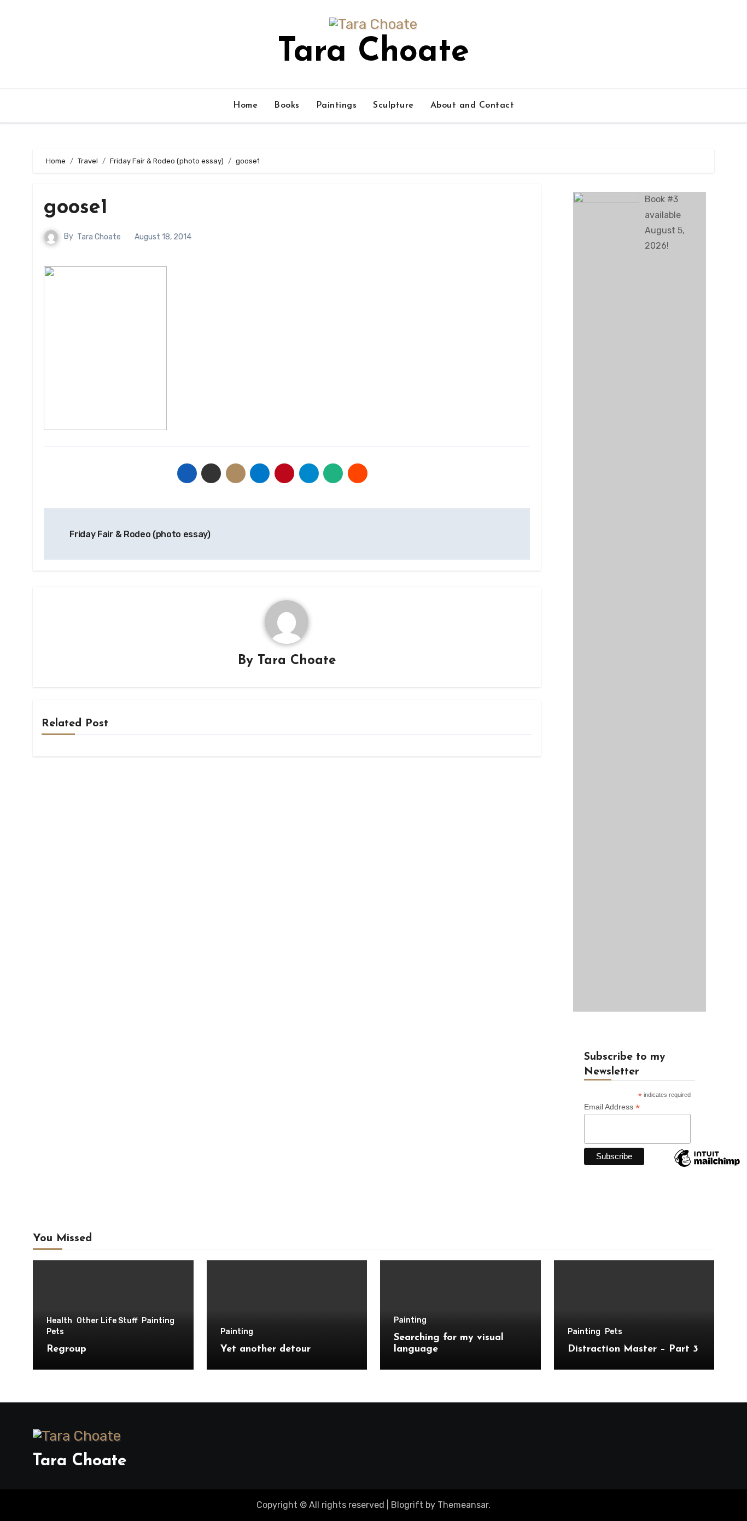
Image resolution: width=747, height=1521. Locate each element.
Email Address (612, 1107)
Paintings (336, 105)
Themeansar (462, 1505)
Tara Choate (373, 52)
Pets (55, 1332)
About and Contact (472, 105)
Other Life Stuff (107, 1321)
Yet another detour (265, 1349)
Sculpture (393, 105)
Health (59, 1321)
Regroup (66, 1349)
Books (287, 105)
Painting (158, 1321)
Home (245, 105)
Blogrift (407, 1505)
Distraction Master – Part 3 (633, 1349)
